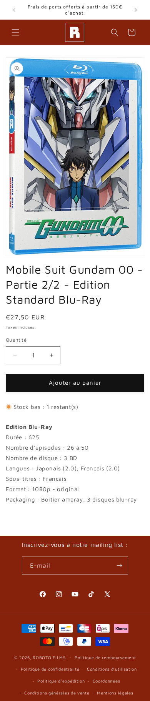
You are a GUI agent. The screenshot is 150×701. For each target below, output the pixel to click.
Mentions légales (115, 692)
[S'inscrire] (119, 565)
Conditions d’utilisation (112, 668)
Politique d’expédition (61, 680)
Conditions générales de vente (56, 692)
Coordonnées (106, 680)
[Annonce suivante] (135, 10)
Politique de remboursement (105, 657)
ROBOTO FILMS (49, 656)
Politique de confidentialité (50, 668)
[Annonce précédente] (14, 10)
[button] (15, 32)
